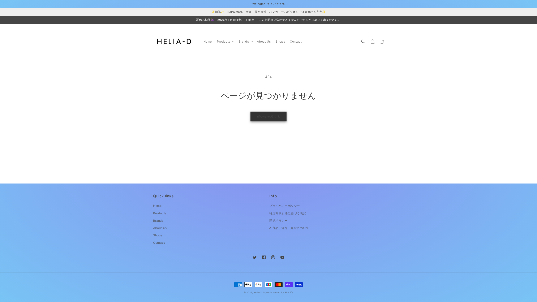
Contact (159, 242)
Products (160, 213)
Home (157, 205)
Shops (157, 235)
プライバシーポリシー (284, 205)
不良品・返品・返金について (289, 228)
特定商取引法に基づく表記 (287, 213)
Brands (158, 220)
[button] (225, 41)
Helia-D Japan (262, 292)
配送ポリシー (278, 220)
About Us (160, 228)
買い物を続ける (268, 116)
